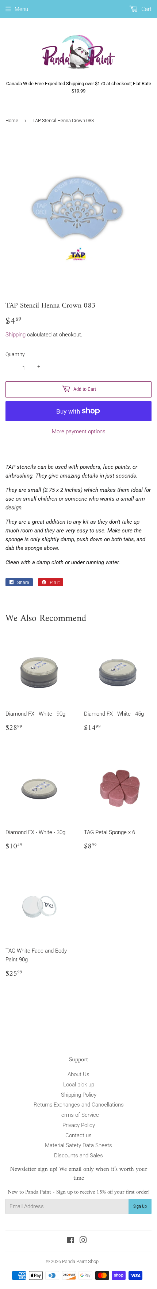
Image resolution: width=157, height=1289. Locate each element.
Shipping (15, 334)
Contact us (78, 1135)
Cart (146, 9)
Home (11, 120)
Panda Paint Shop (80, 1261)
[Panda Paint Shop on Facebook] (70, 1241)
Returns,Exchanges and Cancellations (79, 1104)
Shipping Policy (78, 1095)
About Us (78, 1074)
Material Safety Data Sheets (78, 1145)
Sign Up (140, 1206)
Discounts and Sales (78, 1155)
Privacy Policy (78, 1125)
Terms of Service (78, 1115)
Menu (21, 9)
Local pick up (78, 1084)
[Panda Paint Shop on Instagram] (83, 1241)
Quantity (15, 354)
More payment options (79, 431)
